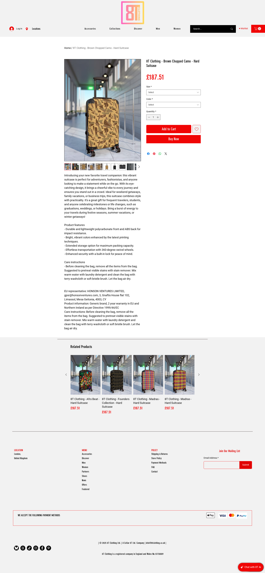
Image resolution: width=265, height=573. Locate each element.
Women (85, 467)
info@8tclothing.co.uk (155, 542)
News (84, 480)
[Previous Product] (66, 374)
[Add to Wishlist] (196, 129)
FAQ (152, 467)
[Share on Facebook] (148, 154)
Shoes (84, 476)
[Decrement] (149, 117)
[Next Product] (199, 374)
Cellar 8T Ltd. (130, 542)
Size (149, 86)
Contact (154, 471)
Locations (36, 28)
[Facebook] (42, 548)
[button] (258, 28)
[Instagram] (35, 548)
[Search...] (232, 29)
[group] (132, 385)
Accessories (87, 454)
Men (84, 462)
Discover (85, 458)
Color (149, 99)
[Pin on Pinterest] (154, 154)
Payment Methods (159, 462)
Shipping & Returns (159, 454)
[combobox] (173, 92)
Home (67, 48)
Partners (85, 471)
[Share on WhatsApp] (160, 154)
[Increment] (158, 117)
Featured (85, 489)
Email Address (210, 458)
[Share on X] (166, 154)
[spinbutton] (153, 117)
